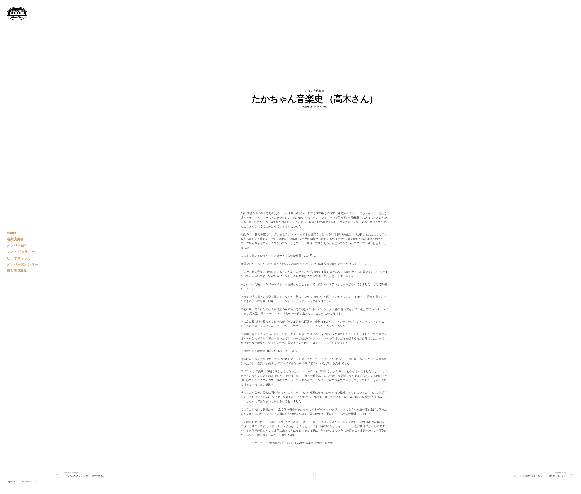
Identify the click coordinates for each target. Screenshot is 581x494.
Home (11, 233)
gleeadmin (307, 107)
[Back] (314, 474)
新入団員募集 (17, 271)
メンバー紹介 (17, 245)
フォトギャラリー (21, 252)
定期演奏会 (15, 239)
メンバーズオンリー (22, 264)
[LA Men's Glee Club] (17, 13)
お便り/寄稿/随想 (314, 90)
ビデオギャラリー (21, 258)
